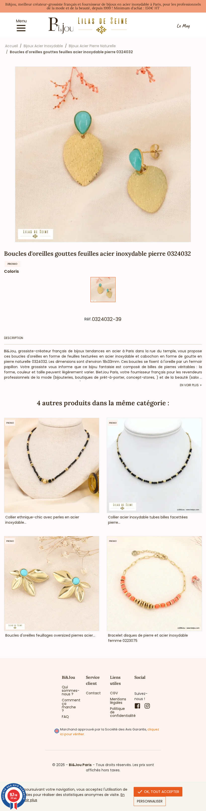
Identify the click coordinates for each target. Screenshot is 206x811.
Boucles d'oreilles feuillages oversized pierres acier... (50, 635)
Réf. (87, 319)
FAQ (65, 716)
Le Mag (183, 26)
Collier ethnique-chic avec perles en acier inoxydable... (42, 520)
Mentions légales (118, 700)
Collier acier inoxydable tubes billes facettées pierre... (148, 520)
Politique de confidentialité (118, 712)
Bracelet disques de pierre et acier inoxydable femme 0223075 (148, 638)
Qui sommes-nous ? (70, 690)
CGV (114, 693)
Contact (93, 693)
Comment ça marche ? (70, 705)
